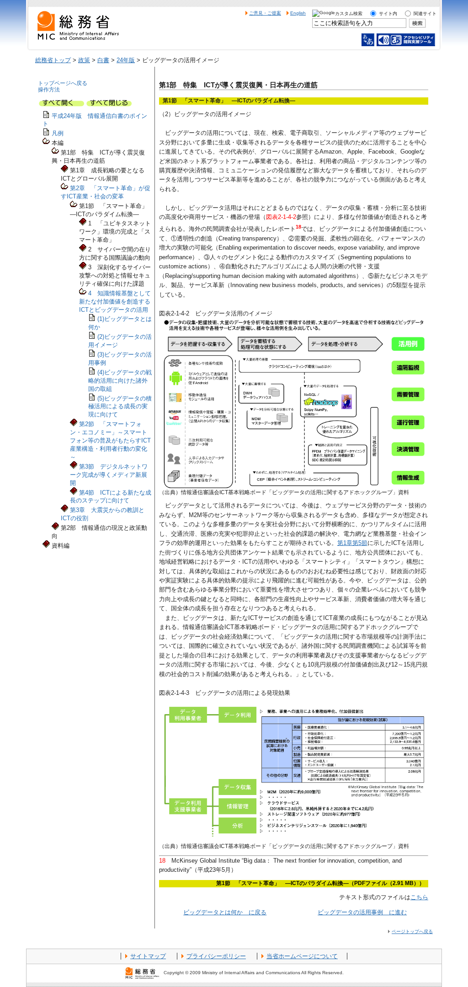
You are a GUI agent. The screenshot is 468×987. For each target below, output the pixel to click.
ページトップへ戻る (412, 931)
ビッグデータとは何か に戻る (224, 912)
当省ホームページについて (302, 956)
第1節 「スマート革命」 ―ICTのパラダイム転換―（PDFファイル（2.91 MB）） (320, 883)
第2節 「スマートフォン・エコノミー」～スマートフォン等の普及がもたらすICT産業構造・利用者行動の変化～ (110, 440)
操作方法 (49, 89)
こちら (419, 897)
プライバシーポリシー (216, 956)
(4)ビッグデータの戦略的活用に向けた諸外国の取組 (120, 380)
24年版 (126, 60)
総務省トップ (53, 60)
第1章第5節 (352, 542)
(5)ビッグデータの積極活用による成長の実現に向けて (120, 406)
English (298, 13)
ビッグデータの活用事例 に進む (362, 912)
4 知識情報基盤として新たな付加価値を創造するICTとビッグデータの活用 (115, 301)
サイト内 (388, 13)
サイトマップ (148, 956)
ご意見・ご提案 (265, 13)
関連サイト (425, 13)
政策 (84, 60)
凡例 (58, 133)
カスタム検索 (348, 13)
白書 (103, 60)
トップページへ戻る (62, 83)
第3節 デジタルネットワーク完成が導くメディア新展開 (109, 474)
